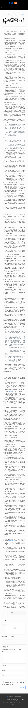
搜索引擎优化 (12, 540)
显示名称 (4, 665)
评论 (3, 651)
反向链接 (10, 391)
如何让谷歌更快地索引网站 (8, 636)
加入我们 (5, 702)
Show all (23, 14)
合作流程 (12, 702)
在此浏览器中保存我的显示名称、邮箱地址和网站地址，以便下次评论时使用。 (13, 683)
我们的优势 (20, 702)
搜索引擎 (8, 52)
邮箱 (3, 670)
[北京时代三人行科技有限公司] (14, 3)
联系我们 (14, 704)
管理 (12, 612)
